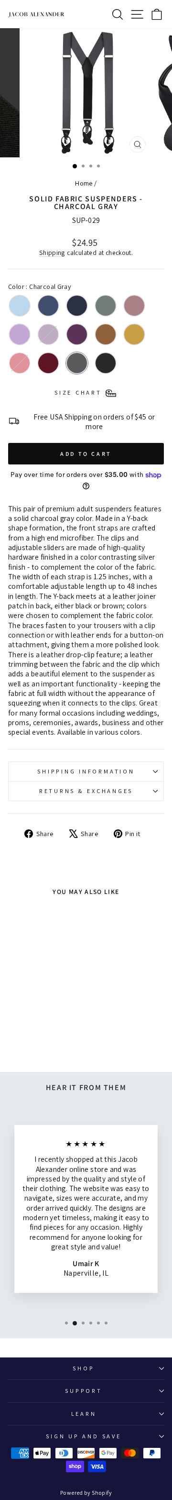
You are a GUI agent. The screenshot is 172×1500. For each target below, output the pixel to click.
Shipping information (85, 771)
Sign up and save (83, 1436)
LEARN (84, 1414)
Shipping (52, 252)
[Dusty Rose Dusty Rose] (134, 305)
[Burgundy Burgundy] (48, 363)
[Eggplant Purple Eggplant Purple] (76, 334)
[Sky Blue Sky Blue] (19, 305)
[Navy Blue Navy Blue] (76, 305)
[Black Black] (105, 363)
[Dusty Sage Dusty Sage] (105, 305)
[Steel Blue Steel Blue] (48, 305)
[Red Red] (19, 363)
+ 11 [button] (37, 1030)
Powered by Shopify (86, 1492)
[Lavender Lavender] (19, 334)
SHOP (83, 1368)
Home (84, 183)
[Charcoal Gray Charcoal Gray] (76, 363)
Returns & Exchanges (86, 791)
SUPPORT (83, 1391)
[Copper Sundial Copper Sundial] (105, 334)
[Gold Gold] (134, 334)
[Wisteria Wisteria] (48, 334)
